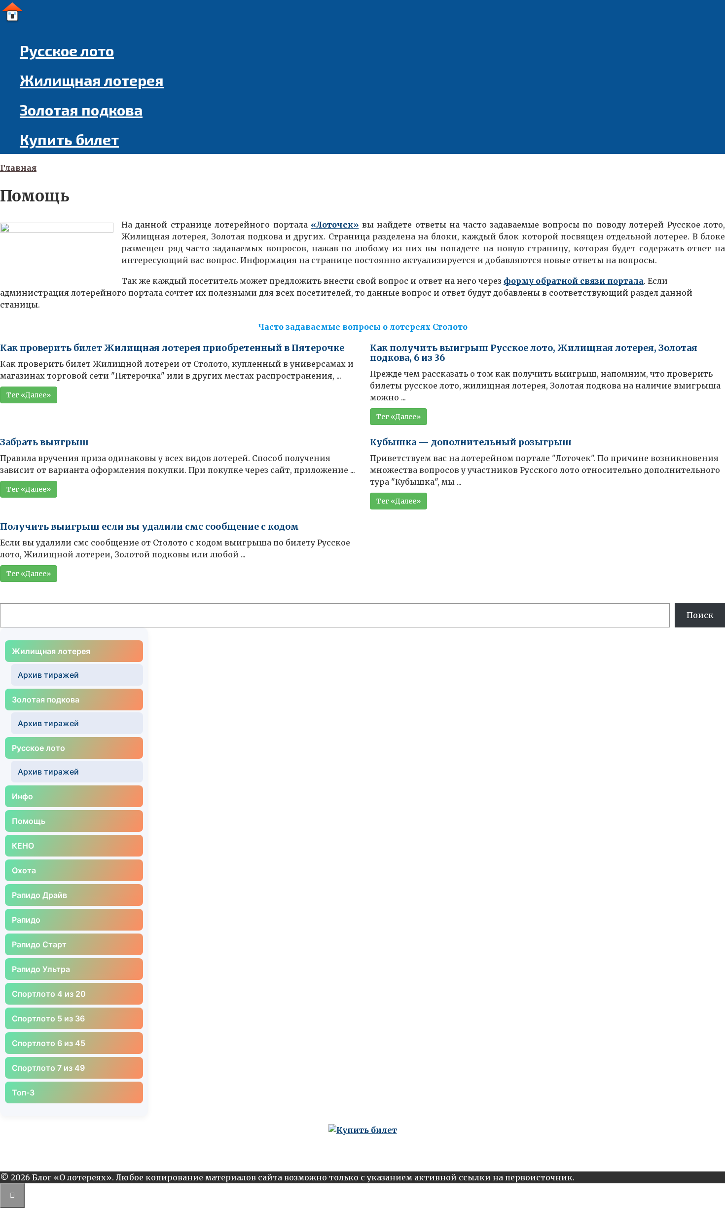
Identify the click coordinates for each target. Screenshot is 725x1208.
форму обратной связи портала (574, 281)
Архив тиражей (48, 675)
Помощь (28, 821)
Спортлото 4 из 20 (49, 994)
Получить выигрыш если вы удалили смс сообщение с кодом (149, 526)
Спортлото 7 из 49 (48, 1068)
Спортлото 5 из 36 (48, 1018)
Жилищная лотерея (92, 80)
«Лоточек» (335, 225)
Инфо (22, 796)
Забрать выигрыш (44, 442)
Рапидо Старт (39, 944)
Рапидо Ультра (41, 969)
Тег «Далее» (28, 394)
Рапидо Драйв (39, 895)
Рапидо (26, 920)
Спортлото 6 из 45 (48, 1043)
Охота (24, 870)
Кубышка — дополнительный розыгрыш (471, 442)
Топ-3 (23, 1092)
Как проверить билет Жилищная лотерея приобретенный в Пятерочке (172, 347)
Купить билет (69, 139)
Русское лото (67, 50)
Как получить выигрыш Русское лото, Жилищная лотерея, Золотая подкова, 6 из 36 (533, 352)
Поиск (700, 615)
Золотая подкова (81, 109)
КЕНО (23, 846)
